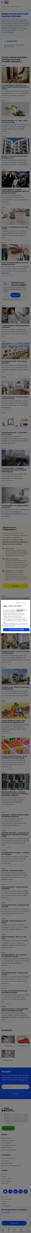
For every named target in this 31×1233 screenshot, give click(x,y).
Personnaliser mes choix (9, 625)
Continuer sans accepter (21, 602)
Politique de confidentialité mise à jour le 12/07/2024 (15, 623)
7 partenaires (20, 610)
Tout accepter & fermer (16, 629)
